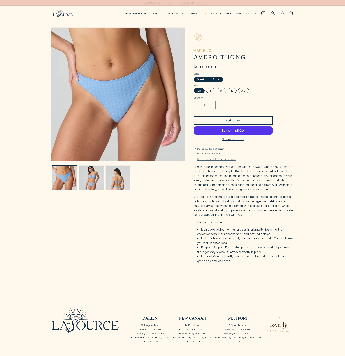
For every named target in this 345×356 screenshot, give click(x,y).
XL (243, 90)
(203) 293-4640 (242, 333)
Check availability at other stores (216, 159)
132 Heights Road (150, 325)
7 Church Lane (237, 325)
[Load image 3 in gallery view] (117, 177)
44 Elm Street (192, 325)
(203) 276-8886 (154, 333)
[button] (273, 13)
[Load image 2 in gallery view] (91, 177)
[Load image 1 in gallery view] (64, 177)
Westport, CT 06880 (237, 329)
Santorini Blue (208, 79)
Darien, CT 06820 (150, 329)
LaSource (284, 331)
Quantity (198, 97)
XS (199, 90)
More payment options (233, 139)
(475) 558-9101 (197, 333)
